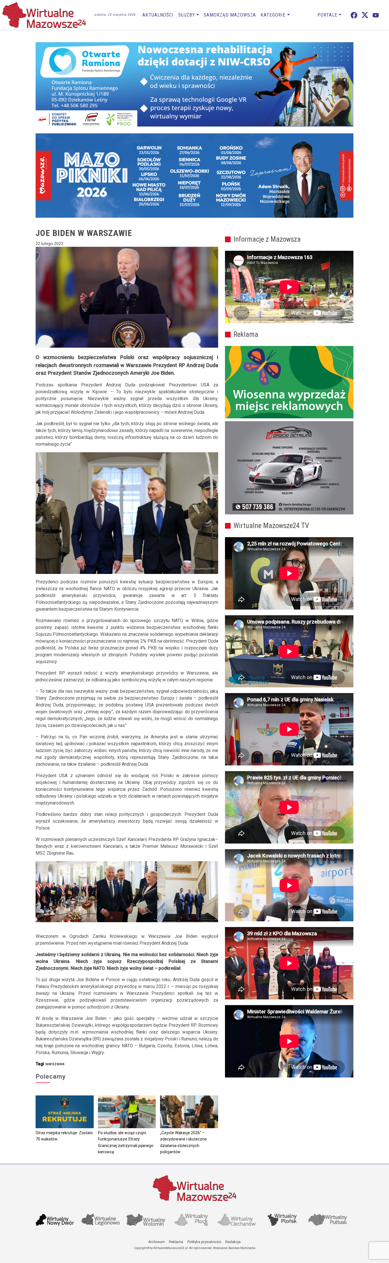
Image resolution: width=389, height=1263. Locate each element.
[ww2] (289, 382)
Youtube (375, 15)
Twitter (365, 15)
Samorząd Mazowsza (230, 15)
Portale (327, 15)
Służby (186, 15)
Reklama (176, 1242)
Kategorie (273, 15)
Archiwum (156, 1242)
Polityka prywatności (204, 1242)
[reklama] (289, 467)
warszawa (54, 1063)
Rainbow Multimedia (241, 1248)
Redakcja (233, 1242)
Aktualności (158, 15)
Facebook (354, 15)
